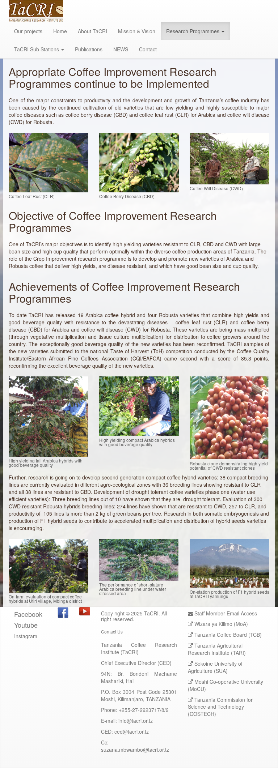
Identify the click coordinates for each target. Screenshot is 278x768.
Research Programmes (193, 31)
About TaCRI (92, 31)
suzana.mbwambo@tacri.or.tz (135, 749)
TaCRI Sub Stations (37, 49)
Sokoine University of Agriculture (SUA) (215, 667)
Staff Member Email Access (225, 613)
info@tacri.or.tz (135, 720)
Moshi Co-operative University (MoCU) (225, 685)
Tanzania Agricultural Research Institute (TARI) (217, 649)
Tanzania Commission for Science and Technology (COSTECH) (220, 707)
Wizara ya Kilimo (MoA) (221, 623)
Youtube (26, 625)
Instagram (25, 636)
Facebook (28, 614)
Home (60, 31)
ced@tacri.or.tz (131, 731)
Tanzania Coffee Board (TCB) (228, 634)
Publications (88, 49)
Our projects (28, 31)
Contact (148, 49)
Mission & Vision (136, 31)
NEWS (120, 49)
